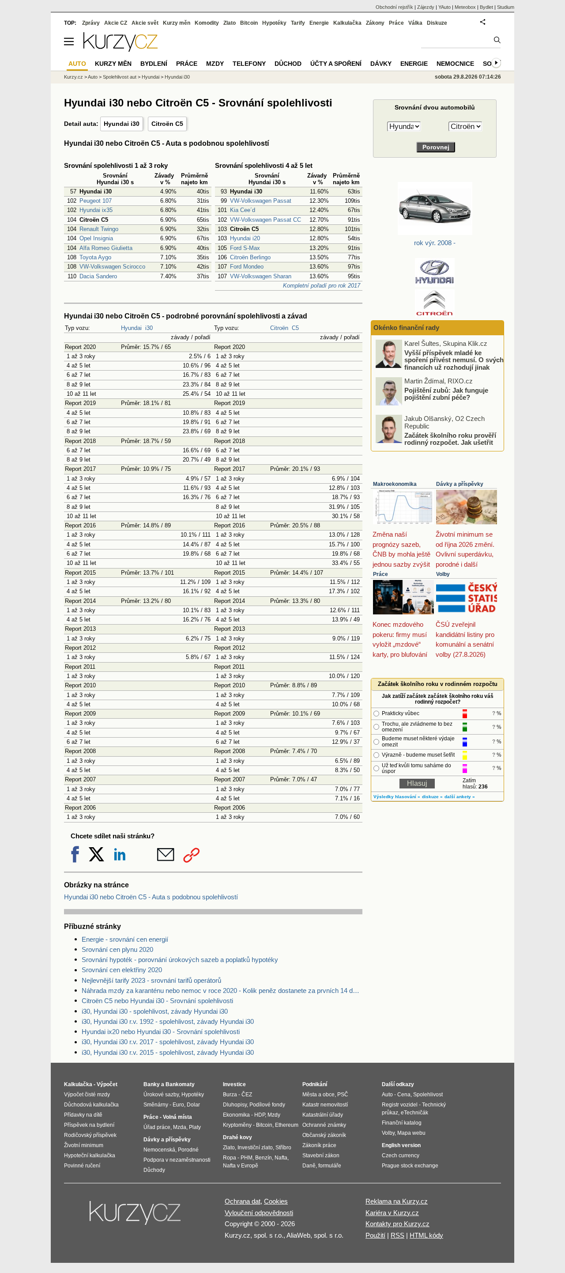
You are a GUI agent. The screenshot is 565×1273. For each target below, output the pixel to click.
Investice (234, 1084)
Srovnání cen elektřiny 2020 (122, 970)
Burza (230, 1094)
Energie (319, 23)
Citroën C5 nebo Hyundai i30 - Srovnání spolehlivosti (157, 1000)
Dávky (381, 63)
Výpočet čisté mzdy (87, 1094)
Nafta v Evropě (240, 1166)
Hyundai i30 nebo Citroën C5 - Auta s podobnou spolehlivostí (151, 897)
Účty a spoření (336, 63)
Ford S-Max (245, 248)
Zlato (229, 23)
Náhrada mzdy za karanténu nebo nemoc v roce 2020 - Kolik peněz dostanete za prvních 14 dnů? (222, 990)
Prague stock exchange (410, 1166)
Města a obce (318, 1094)
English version (401, 1145)
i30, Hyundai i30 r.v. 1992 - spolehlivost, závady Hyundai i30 (168, 1021)
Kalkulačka (347, 23)
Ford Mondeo (247, 266)
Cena (404, 1094)
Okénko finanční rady (406, 327)
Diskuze (437, 23)
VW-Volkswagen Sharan (260, 276)
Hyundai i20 (245, 238)
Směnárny (155, 1105)
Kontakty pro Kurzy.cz (397, 1224)
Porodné (188, 1150)
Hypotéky (274, 23)
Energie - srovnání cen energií (125, 939)
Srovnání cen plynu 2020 (117, 949)
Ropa (229, 1158)
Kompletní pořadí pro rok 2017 (321, 285)
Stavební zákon (320, 1155)
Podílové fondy (267, 1105)
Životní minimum (83, 1145)
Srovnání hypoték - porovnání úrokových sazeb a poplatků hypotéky (180, 959)
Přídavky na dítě (83, 1115)
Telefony (249, 63)
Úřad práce (156, 1127)
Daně (309, 1166)
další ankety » (459, 796)
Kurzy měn (176, 23)
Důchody (154, 1170)
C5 (295, 328)
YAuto (444, 7)
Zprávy (91, 23)
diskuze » (432, 796)
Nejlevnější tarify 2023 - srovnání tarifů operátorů (151, 980)
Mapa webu (411, 1133)
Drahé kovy (237, 1137)
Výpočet (107, 1084)
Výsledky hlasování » (396, 796)
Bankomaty (180, 1084)
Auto (93, 77)
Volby (443, 574)
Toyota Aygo (95, 257)
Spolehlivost (428, 1094)
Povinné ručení (82, 1166)
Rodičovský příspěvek (90, 1135)
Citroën (279, 328)
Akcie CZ (115, 23)
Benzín (263, 1158)
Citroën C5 (167, 123)
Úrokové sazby (161, 1094)
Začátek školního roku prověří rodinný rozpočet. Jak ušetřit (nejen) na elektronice (450, 442)
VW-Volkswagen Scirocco (112, 266)
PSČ (342, 1094)
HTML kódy (426, 1235)
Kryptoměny (237, 1125)
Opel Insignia (96, 238)
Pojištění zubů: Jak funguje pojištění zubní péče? (446, 393)
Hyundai (131, 328)
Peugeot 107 (95, 200)
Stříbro (283, 1147)
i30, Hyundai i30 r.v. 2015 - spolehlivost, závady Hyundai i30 (168, 1052)
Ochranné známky (324, 1125)
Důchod (288, 63)
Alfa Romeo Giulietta (105, 248)
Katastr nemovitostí (325, 1105)
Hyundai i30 (121, 123)
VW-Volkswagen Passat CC (265, 219)
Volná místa (177, 1117)
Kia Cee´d (242, 210)
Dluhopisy (235, 1105)
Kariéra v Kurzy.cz (392, 1212)
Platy (195, 1127)
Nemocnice (455, 63)
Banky (151, 1084)
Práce (380, 574)
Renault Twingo (98, 229)
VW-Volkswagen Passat (260, 200)
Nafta (281, 1158)
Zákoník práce (319, 1145)
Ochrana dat (242, 1201)
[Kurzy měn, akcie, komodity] (136, 1216)
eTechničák (414, 1113)
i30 (149, 328)
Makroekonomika (395, 484)
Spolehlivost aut (119, 77)
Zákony (375, 23)
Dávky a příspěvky (459, 484)
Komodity (207, 23)
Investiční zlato (255, 1147)
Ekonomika (236, 1115)
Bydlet (486, 7)
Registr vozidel (400, 1105)
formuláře (329, 1166)
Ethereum (286, 1125)
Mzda (179, 1127)
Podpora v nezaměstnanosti (177, 1160)
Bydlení (153, 63)
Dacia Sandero (98, 276)
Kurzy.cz (73, 77)
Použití (375, 1235)
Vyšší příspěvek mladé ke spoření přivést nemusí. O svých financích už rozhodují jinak (454, 360)
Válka (415, 23)
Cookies (276, 1201)
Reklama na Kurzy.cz (396, 1201)
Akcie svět (145, 23)
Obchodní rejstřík (394, 7)
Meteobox (465, 7)
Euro (178, 1105)
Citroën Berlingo (250, 257)
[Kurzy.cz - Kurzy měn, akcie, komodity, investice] (120, 49)
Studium (505, 7)
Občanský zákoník (324, 1135)
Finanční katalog (402, 1123)
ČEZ (246, 1094)
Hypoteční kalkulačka (89, 1155)
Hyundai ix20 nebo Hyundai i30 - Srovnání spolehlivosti (161, 1031)
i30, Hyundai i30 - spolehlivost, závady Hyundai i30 (155, 1011)
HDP (259, 1115)
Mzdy (215, 63)
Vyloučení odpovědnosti (259, 1212)
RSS (397, 1235)
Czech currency (400, 1155)
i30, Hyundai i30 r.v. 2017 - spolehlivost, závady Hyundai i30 (168, 1042)
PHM (246, 1158)
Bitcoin (249, 23)
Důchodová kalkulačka (91, 1105)
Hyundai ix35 (96, 210)
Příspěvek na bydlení (89, 1125)
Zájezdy (425, 7)
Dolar (193, 1105)
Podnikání (314, 1084)
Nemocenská (159, 1150)
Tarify (298, 23)
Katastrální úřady (322, 1115)
